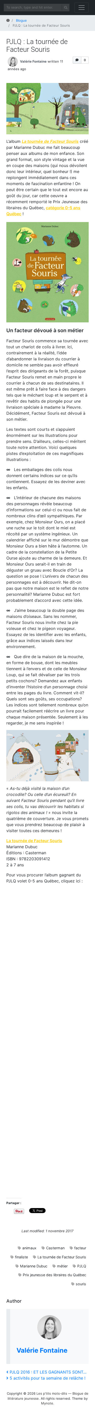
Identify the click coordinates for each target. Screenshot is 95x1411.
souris (81, 1284)
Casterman (55, 1248)
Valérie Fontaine (33, 61)
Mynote (47, 1403)
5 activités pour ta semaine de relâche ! (47, 1378)
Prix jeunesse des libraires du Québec (54, 1275)
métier (62, 1266)
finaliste (21, 1257)
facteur (80, 1248)
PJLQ (81, 1266)
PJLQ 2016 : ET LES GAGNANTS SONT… (47, 1372)
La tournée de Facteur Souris (50, 141)
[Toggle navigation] (81, 8)
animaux (29, 1248)
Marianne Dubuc (33, 1266)
